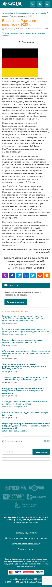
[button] (32, 4)
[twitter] (33, 275)
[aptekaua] (47, 275)
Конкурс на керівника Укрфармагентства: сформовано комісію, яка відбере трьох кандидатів (23, 390)
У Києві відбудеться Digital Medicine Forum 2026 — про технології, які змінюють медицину (24, 378)
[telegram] (19, 275)
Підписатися (41, 452)
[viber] (5, 275)
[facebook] (12, 275)
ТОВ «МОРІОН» (22, 582)
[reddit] (40, 275)
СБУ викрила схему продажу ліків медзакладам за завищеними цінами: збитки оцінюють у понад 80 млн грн (26, 353)
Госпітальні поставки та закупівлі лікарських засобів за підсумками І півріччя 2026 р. (22, 341)
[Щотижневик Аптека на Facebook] (48, 441)
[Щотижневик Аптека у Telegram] (44, 441)
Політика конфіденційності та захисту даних (26, 538)
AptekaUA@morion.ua (38, 582)
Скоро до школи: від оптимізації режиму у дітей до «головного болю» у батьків (24, 403)
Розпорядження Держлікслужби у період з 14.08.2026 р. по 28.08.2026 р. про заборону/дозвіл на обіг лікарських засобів (23, 318)
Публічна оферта (26, 549)
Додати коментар (15, 302)
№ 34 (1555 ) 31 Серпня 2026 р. (15, 334)
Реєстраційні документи (26, 533)
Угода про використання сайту (26, 544)
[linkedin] (26, 275)
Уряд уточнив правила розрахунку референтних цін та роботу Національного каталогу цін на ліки (24, 366)
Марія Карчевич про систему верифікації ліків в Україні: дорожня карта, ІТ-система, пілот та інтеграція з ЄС (26, 425)
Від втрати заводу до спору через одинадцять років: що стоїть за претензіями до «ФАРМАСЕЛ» (25, 330)
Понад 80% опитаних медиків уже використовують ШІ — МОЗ (26, 413)
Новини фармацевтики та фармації (18, 33)
